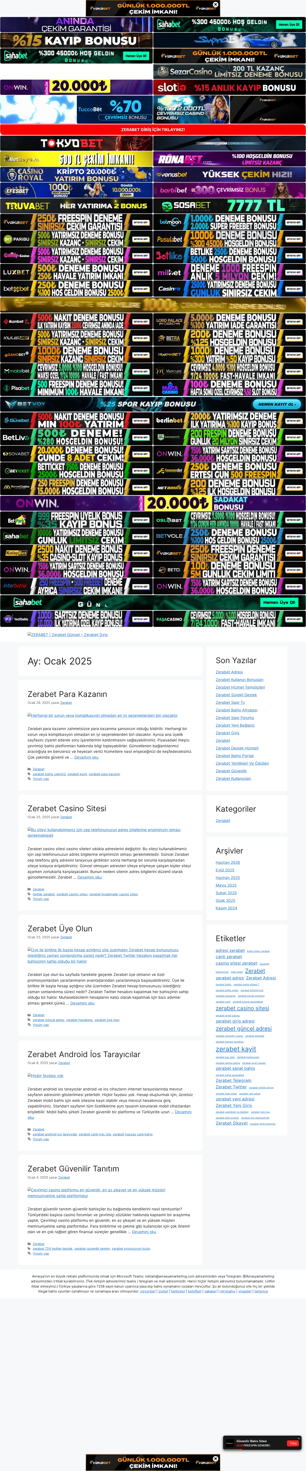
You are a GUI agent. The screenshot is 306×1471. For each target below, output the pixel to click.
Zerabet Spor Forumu (235, 717)
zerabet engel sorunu (228, 1015)
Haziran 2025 (228, 877)
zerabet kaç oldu (225, 1057)
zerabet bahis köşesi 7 (246, 984)
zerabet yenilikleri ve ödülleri (232, 1112)
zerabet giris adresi (235, 1021)
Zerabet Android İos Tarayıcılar (84, 1054)
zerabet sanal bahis (235, 1068)
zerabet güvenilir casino (229, 1036)
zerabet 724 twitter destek (53, 1248)
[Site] (76, 222)
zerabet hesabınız (79, 1020)
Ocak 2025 (225, 900)
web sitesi (237, 972)
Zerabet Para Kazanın (67, 694)
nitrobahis (227, 1291)
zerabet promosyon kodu (131, 1248)
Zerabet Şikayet (232, 1123)
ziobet (163, 1291)
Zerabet (38, 769)
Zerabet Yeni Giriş (234, 1105)
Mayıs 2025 (226, 885)
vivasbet (245, 1291)
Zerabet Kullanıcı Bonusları (239, 679)
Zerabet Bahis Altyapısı (236, 710)
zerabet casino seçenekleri (248, 1001)
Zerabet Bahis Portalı (235, 756)
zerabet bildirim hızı (252, 990)
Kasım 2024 (226, 908)
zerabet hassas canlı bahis (133, 1134)
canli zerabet (229, 956)
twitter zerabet (44, 894)
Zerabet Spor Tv (230, 702)
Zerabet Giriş (227, 733)
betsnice (261, 1291)
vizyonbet (147, 1291)
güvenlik (264, 963)
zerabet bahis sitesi (227, 990)
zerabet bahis (223, 984)
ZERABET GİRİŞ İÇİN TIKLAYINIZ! (153, 129)
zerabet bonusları (226, 995)
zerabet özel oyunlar (227, 1117)
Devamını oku (86, 757)
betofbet (194, 1291)
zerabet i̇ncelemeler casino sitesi (113, 894)
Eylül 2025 (225, 870)
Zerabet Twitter (231, 1087)
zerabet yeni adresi (235, 1099)
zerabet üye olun (107, 1020)
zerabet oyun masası (254, 1063)
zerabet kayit (77, 774)
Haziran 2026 (228, 862)
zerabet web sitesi (226, 1093)
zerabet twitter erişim (261, 1087)
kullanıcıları (222, 972)
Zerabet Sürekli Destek (236, 695)
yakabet (210, 1291)
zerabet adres (230, 978)
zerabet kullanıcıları (248, 1057)
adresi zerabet (230, 950)
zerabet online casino (228, 1063)
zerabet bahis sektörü (49, 774)
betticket (178, 1291)
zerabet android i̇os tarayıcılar (55, 1134)
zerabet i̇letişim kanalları (230, 1041)
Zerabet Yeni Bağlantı (235, 725)
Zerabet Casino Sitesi (67, 808)
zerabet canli (223, 1001)
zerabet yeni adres (250, 1093)
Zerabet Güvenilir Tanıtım (73, 1168)
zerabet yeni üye (260, 1112)
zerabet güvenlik (254, 1036)
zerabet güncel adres (48, 1020)
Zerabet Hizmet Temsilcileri (240, 687)
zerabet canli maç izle (95, 1134)
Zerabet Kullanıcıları (233, 778)
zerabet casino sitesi (71, 894)
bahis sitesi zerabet (258, 951)
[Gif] (153, 304)
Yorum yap (41, 779)
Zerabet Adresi (229, 672)
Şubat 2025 (226, 893)
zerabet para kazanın (104, 774)
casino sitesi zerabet (236, 963)
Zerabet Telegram (234, 1080)
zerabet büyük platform (251, 995)
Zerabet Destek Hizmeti (237, 748)
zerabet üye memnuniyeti (255, 1117)
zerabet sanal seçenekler (230, 1075)
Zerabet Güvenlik (231, 771)
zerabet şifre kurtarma (262, 1123)
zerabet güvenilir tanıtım (92, 1248)
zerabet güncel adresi (244, 1028)
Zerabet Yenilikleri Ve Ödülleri (242, 763)
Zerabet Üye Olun (60, 928)
